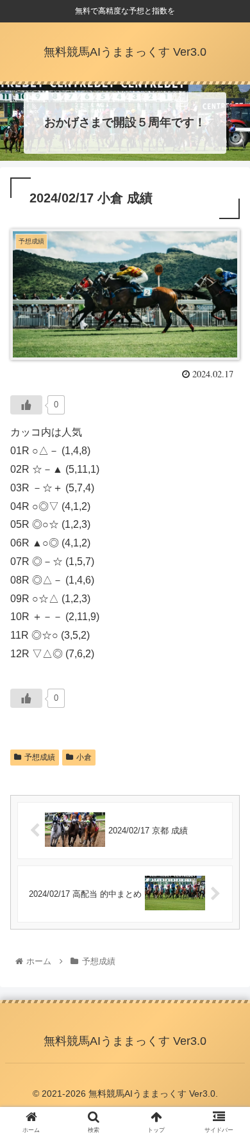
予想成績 (39, 757)
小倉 (84, 757)
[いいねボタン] (26, 404)
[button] (224, 1051)
